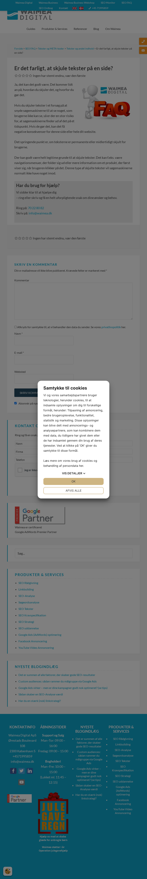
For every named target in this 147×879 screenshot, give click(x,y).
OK (73, 481)
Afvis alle (74, 490)
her (81, 465)
